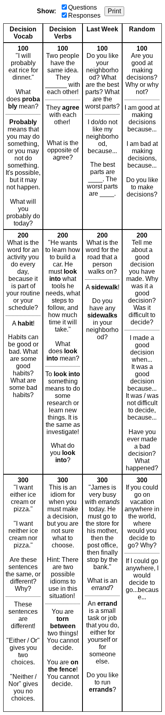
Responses (84, 15)
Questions (82, 7)
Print (114, 11)
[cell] (23, 136)
